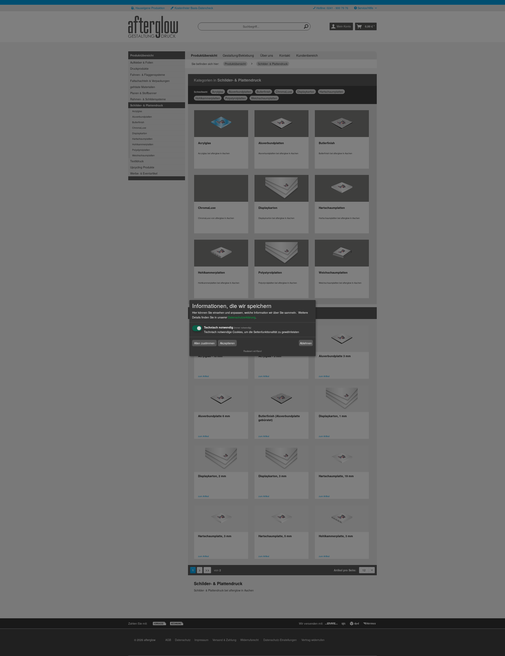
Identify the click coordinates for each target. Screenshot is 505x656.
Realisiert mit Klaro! (252, 351)
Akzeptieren (227, 343)
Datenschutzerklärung (241, 317)
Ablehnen (306, 343)
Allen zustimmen (204, 343)
